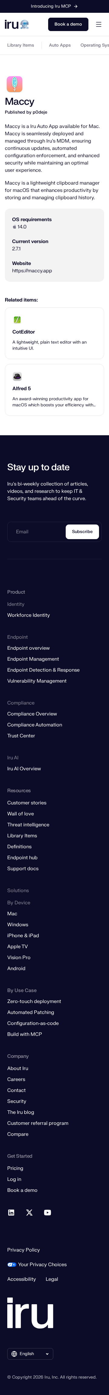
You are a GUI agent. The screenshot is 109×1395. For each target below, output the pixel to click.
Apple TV (17, 947)
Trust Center (21, 736)
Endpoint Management (33, 659)
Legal (52, 1279)
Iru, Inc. (52, 1377)
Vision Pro (19, 958)
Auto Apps (60, 45)
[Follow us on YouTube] (48, 1213)
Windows (17, 925)
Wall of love (20, 814)
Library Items (20, 45)
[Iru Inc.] (30, 1313)
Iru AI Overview (24, 769)
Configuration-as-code (33, 1023)
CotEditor (23, 332)
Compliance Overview (32, 714)
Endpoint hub (22, 858)
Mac (12, 914)
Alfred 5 (21, 389)
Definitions (19, 847)
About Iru (17, 1068)
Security (16, 1101)
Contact (16, 1090)
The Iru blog (20, 1112)
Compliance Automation (34, 725)
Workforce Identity (28, 615)
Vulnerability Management (37, 681)
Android (16, 969)
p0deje (40, 112)
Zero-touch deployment (34, 1001)
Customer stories (26, 803)
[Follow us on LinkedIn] (11, 1213)
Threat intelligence (28, 825)
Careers (16, 1079)
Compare (17, 1134)
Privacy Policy (23, 1250)
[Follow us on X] (29, 1213)
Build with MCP (24, 1034)
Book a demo (68, 24)
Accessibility (21, 1279)
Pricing (15, 1168)
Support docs (22, 869)
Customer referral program (37, 1123)
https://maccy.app (32, 270)
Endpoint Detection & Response (43, 670)
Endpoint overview (28, 648)
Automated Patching (30, 1012)
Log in (14, 1179)
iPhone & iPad (23, 936)
